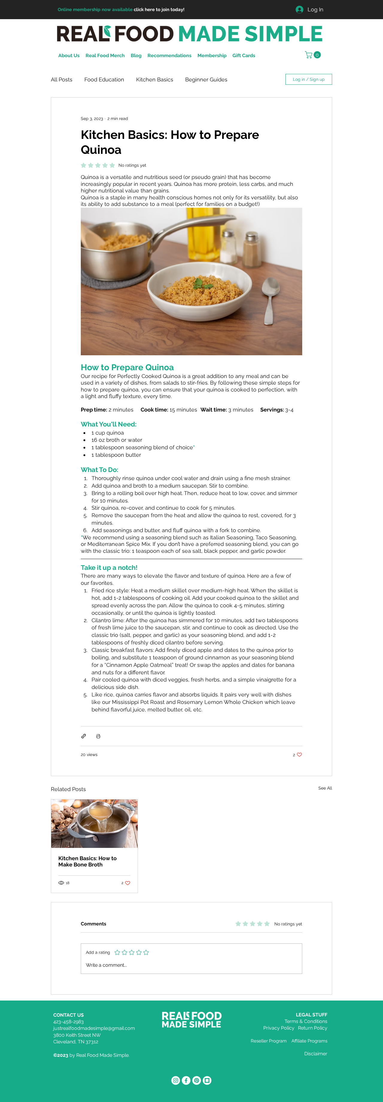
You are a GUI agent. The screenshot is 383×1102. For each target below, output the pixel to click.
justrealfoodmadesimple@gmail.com (94, 1028)
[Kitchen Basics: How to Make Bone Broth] (94, 823)
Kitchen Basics (154, 79)
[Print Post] (98, 736)
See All (325, 788)
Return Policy (312, 1028)
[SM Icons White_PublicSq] (207, 1080)
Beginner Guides (206, 79)
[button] (314, 54)
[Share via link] (83, 736)
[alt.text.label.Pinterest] (196, 1080)
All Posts (61, 79)
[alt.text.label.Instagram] (175, 1080)
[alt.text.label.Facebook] (186, 1080)
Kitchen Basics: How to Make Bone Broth (87, 861)
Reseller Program (269, 1041)
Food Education (104, 79)
